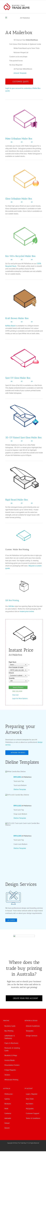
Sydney (7, 1099)
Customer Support (32, 1113)
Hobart (7, 1123)
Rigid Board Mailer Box (16, 499)
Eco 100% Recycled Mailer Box (20, 256)
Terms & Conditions (33, 1118)
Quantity (12, 678)
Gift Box (11, 606)
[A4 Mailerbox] (24, 104)
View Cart (15, 695)
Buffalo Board (10, 326)
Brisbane (7, 1104)
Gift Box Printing (12, 600)
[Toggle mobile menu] (42, 3)
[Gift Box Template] (24, 578)
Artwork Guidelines (33, 1026)
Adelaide (7, 1118)
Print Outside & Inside (16, 667)
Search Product (18, 687)
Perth (6, 1108)
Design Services (31, 1036)
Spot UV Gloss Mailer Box (17, 377)
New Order (30, 1099)
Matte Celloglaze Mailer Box (18, 138)
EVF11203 (17, 836)
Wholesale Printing (11, 1080)
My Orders (29, 1104)
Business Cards (9, 1026)
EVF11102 (17, 806)
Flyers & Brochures (11, 1043)
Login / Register (31, 1094)
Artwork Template (20, 73)
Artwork (11, 673)
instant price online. (27, 611)
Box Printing (8, 1031)
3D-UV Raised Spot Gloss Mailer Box (23, 437)
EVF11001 (17, 777)
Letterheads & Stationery (9, 1037)
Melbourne (8, 1094)
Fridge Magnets (10, 1070)
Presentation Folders (11, 1065)
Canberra (7, 1113)
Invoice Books (9, 1060)
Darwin (7, 1128)
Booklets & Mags (10, 1055)
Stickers (7, 1075)
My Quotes (30, 1108)
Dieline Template (20, 789)
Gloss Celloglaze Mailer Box (18, 198)
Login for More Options (20, 698)
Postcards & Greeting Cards (12, 1049)
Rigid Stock (12, 662)
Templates (29, 1031)
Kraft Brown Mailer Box (17, 318)
